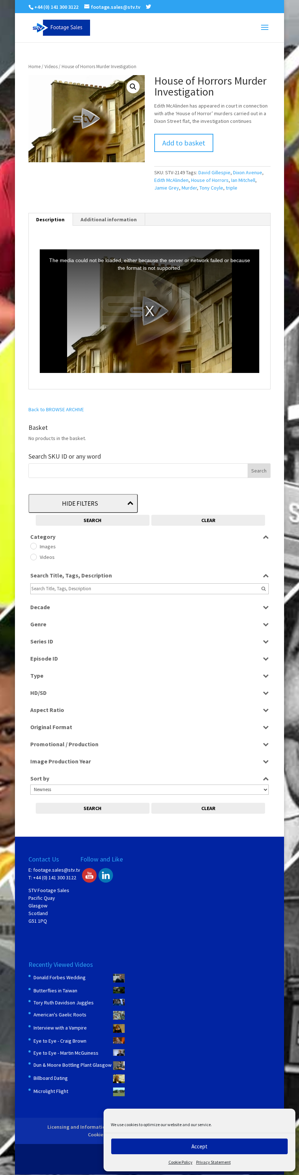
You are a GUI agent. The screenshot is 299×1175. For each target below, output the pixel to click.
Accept (199, 1146)
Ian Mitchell (243, 180)
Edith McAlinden (171, 180)
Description (50, 219)
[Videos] (33, 557)
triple (231, 187)
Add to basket (183, 142)
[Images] (33, 546)
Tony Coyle (211, 187)
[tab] (50, 219)
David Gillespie (214, 172)
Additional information (109, 219)
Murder (189, 187)
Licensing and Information (77, 1127)
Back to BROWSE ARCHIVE (56, 409)
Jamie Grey (166, 187)
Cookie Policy (180, 1162)
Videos (51, 66)
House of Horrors (210, 180)
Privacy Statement (213, 1162)
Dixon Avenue (247, 172)
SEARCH (92, 520)
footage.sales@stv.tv (56, 870)
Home (34, 66)
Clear (208, 520)
